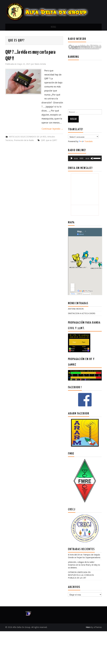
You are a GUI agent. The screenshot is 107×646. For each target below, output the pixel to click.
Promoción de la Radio (24, 140)
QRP (43, 140)
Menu (53, 27)
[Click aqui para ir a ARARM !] (85, 433)
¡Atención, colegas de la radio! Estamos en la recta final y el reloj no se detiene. (84, 565)
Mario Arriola (40, 64)
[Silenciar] (92, 158)
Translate (88, 141)
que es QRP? (51, 140)
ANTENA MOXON (75, 309)
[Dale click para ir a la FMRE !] (85, 481)
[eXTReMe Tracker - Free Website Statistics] (28, 614)
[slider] (96, 158)
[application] (85, 158)
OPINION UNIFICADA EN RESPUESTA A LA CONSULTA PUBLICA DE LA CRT (81, 575)
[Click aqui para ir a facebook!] (85, 399)
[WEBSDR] (85, 47)
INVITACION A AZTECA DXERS (81, 313)
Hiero (88, 627)
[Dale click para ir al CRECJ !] (85, 528)
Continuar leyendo (52, 128)
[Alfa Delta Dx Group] (47, 11)
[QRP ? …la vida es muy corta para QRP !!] (23, 81)
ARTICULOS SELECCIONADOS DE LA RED (27, 137)
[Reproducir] (71, 158)
